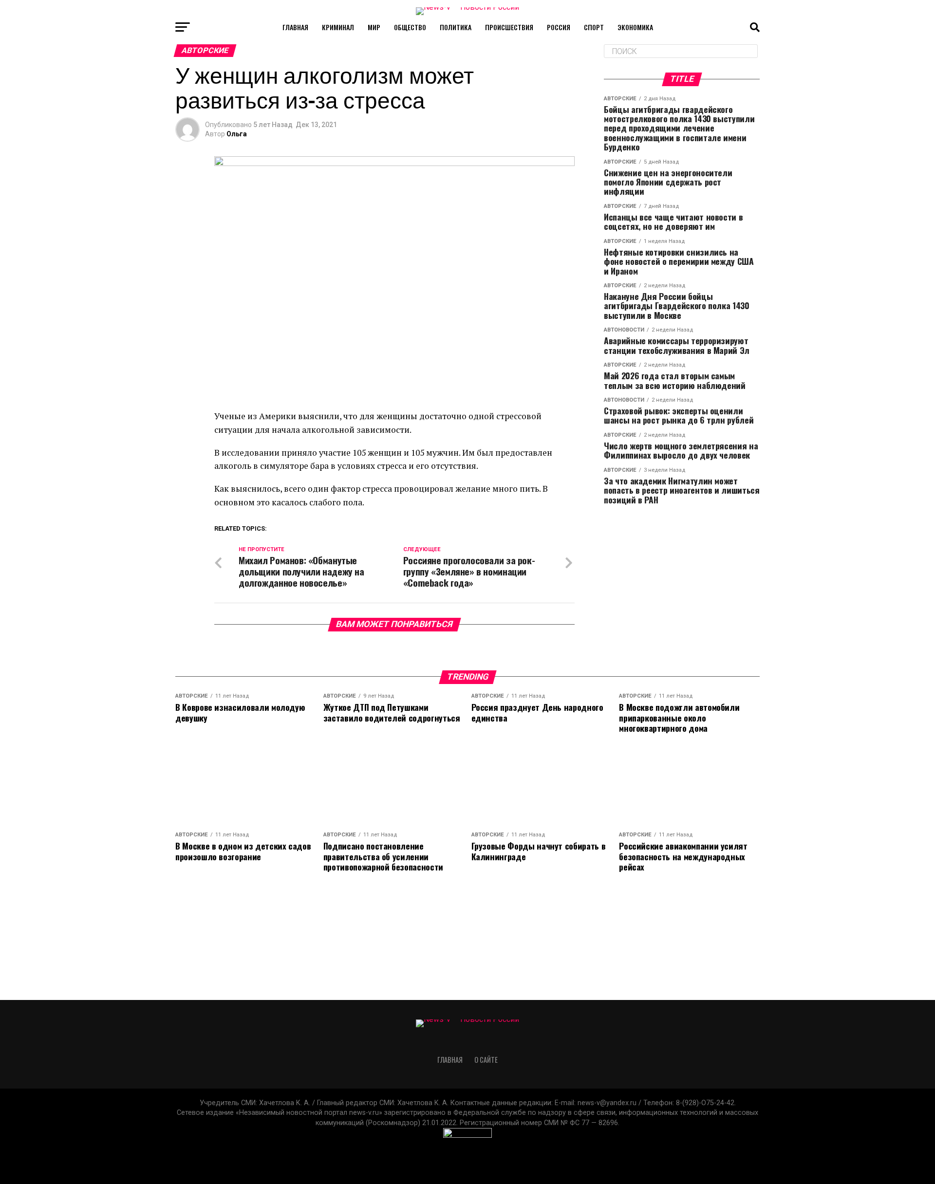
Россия (558, 27)
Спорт (594, 27)
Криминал (338, 27)
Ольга (236, 134)
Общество (410, 27)
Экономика (635, 27)
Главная (295, 27)
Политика (455, 27)
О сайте (486, 1059)
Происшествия (509, 27)
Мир (374, 27)
